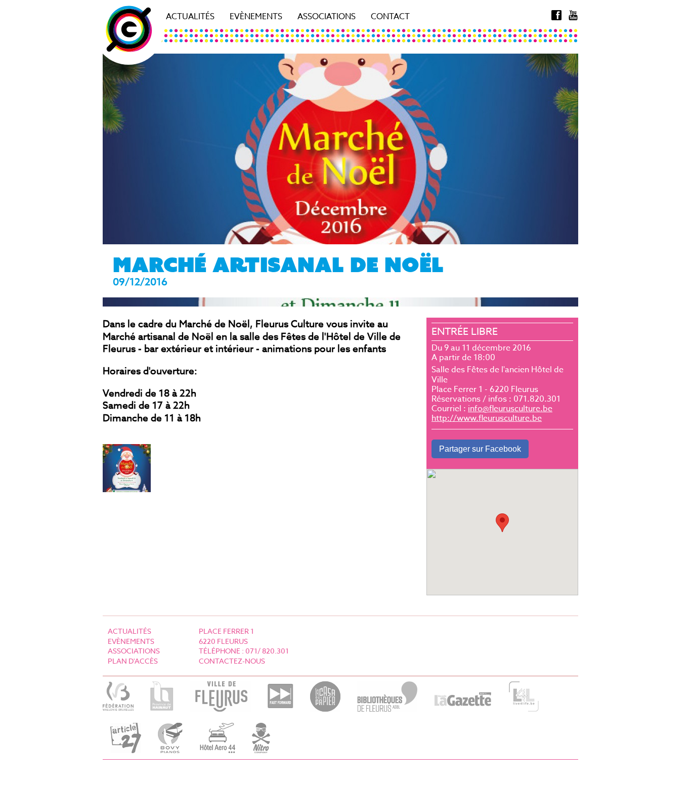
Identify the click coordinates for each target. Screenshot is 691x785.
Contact (390, 17)
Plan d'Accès (133, 661)
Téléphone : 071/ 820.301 (244, 651)
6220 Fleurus (223, 641)
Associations (326, 17)
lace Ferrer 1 (228, 631)
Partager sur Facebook (480, 449)
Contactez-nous (232, 661)
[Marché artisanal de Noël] (127, 488)
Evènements (256, 17)
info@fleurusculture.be (510, 409)
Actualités (190, 17)
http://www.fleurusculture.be (486, 418)
